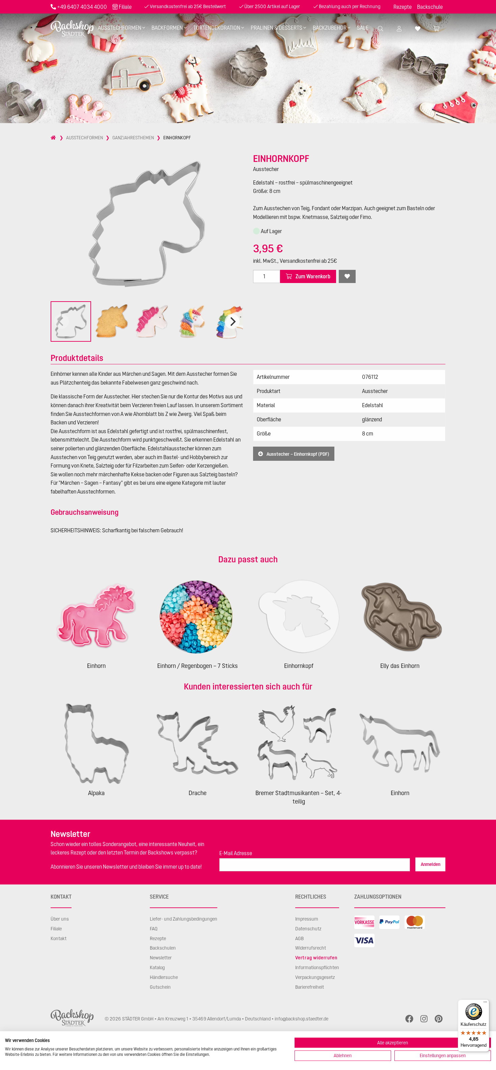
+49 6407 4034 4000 (82, 7)
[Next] (232, 321)
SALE (362, 28)
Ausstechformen (119, 28)
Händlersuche (164, 977)
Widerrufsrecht (310, 948)
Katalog (157, 967)
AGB (299, 938)
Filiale (125, 7)
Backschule (430, 7)
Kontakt (58, 938)
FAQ (154, 928)
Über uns (60, 919)
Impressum (306, 919)
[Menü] (485, 1003)
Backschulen (163, 948)
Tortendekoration (216, 28)
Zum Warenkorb (312, 276)
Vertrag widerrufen (316, 957)
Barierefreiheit (309, 987)
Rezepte (402, 7)
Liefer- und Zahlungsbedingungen (183, 919)
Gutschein (160, 987)
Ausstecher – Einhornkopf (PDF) (297, 453)
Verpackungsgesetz (315, 977)
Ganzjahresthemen (133, 137)
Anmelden (430, 864)
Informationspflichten (317, 967)
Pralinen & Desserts (276, 28)
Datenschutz (308, 928)
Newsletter (161, 957)
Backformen (167, 28)
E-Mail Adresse (235, 853)
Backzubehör (330, 28)
